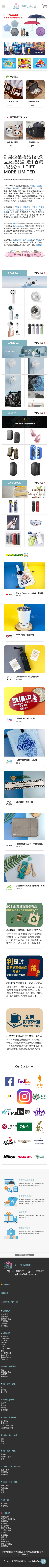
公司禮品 (31, 186)
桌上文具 (4, 1392)
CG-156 (31, 105)
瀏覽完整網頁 (24, 1255)
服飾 (2, 1439)
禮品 (14, 226)
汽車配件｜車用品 (8, 1519)
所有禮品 (6, 1284)
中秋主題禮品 (6, 1528)
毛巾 (2, 1441)
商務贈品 (37, 240)
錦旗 (35, 210)
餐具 (2, 1459)
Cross (3, 1345)
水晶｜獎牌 (5, 1470)
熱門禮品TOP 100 (10, 1302)
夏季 (2, 1490)
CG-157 (9, 105)
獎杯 (40, 210)
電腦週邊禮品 (6, 1372)
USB (2, 1370)
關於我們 (13, 1552)
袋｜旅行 (6, 1500)
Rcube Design (6, 1357)
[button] (22, 34)
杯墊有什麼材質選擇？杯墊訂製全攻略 (25, 1035)
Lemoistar (5, 1339)
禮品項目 (21, 1552)
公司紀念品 (27, 240)
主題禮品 (6, 1513)
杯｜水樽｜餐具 (9, 1451)
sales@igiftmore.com (27, 1274)
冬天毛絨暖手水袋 (13, 142)
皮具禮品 (10, 210)
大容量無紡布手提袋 (35, 142)
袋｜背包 (4, 1503)
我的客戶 (24, 1554)
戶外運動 (4, 1321)
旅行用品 (28, 210)
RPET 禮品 (5, 1542)
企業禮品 (17, 240)
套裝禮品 (4, 1472)
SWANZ (4, 1343)
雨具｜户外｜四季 (10, 1482)
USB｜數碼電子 (9, 1366)
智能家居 (4, 1317)
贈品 (5, 188)
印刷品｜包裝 (8, 1400)
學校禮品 (4, 1521)
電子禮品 (19, 210)
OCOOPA (4, 1341)
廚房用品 (4, 1421)
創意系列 (6, 1311)
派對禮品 (4, 1474)
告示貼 (3, 1390)
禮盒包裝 (4, 1410)
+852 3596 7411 (17, 1271)
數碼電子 (4, 1374)
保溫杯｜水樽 (6, 1457)
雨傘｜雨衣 (5, 1486)
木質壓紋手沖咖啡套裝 (13, 102)
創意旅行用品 (6, 1319)
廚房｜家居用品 (9, 1417)
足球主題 (4, 1537)
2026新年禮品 (6, 1544)
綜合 (2, 1443)
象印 (2, 1351)
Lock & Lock (5, 1349)
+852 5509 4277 (38, 1271)
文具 (5, 212)
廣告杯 (3, 1454)
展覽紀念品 (5, 1517)
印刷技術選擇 (31, 1552)
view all (38, 273)
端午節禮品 (5, 1526)
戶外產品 (4, 1488)
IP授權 (15, 223)
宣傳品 (3, 1539)
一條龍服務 (15, 188)
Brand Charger (6, 1355)
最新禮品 (4, 1293)
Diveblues (4, 1337)
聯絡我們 (5, 1552)
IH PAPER (4, 1347)
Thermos (4, 1359)
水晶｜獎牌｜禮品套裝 (12, 1466)
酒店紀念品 (5, 1524)
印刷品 (3, 1403)
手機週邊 (4, 1376)
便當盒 (34, 207)
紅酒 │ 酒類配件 (7, 1425)
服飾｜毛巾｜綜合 (10, 1435)
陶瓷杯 (18, 207)
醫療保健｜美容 (7, 1428)
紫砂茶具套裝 (34, 102)
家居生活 (4, 1423)
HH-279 (9, 146)
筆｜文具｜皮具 (9, 1384)
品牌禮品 (6, 1333)
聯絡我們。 (39, 245)
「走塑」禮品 (6, 1530)
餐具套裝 (26, 207)
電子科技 (4, 1326)
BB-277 (31, 146)
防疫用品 (4, 1533)
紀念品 (39, 186)
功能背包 (4, 1323)
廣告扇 (3, 1408)
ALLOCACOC (6, 1353)
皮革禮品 (4, 1546)
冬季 (2, 1492)
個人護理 (4, 1314)
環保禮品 (4, 1535)
